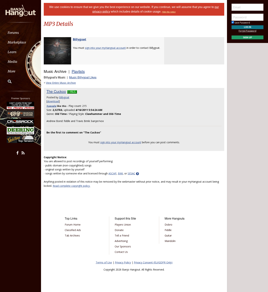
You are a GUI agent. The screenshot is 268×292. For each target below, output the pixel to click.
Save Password (242, 22)
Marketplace (17, 42)
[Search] (7, 81)
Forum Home (73, 224)
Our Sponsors (123, 246)
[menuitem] (20, 33)
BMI (120, 173)
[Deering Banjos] (20, 131)
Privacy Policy (123, 262)
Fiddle (168, 230)
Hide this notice (169, 12)
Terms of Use (104, 262)
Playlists (78, 71)
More (11, 71)
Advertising (121, 241)
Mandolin (170, 241)
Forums (13, 33)
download (53, 101)
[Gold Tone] (20, 139)
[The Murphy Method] (20, 105)
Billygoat (79, 39)
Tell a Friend (122, 235)
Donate (119, 230)
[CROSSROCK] (20, 122)
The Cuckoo (56, 91)
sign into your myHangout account (105, 48)
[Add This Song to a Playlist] (72, 91)
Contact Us (121, 252)
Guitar (168, 235)
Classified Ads (73, 230)
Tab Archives (72, 235)
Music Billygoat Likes (82, 77)
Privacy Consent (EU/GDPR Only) (153, 262)
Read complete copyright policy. (71, 186)
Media (12, 62)
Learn (12, 52)
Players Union (123, 224)
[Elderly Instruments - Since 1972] (20, 114)
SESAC (131, 173)
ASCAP (112, 173)
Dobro (168, 224)
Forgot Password (247, 30)
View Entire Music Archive (61, 82)
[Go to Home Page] (20, 10)
